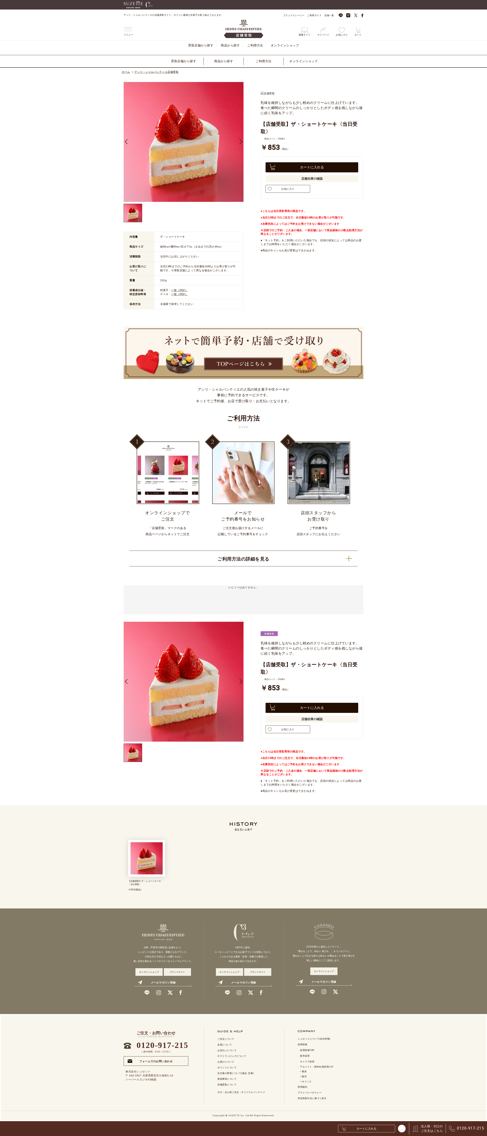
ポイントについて (226, 1067)
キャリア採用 (307, 1061)
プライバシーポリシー (309, 1092)
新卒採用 (305, 1056)
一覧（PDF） (179, 290)
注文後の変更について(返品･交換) (235, 1073)
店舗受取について (226, 1084)
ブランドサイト (177, 972)
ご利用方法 (255, 45)
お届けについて (225, 1061)
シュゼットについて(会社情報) (314, 1038)
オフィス (306, 1081)
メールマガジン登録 (163, 982)
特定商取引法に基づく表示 (312, 1098)
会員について (224, 1044)
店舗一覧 (329, 15)
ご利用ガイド (314, 15)
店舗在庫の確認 (312, 178)
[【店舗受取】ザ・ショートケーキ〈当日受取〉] (133, 213)
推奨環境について (226, 1079)
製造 (304, 1071)
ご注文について (225, 1039)
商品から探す (230, 45)
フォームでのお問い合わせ (156, 1060)
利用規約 (302, 1087)
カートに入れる (312, 167)
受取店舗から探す (200, 45)
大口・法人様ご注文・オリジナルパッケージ (241, 1092)
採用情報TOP (307, 1050)
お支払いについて (226, 1050)
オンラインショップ (285, 45)
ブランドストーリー (294, 15)
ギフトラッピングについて (231, 1056)
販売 (304, 1076)
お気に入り (287, 188)
